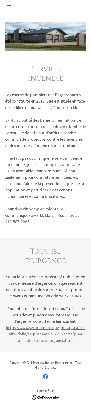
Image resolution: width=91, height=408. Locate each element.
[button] (11, 7)
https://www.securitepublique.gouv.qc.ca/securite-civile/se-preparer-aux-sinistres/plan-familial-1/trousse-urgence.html (45, 334)
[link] (45, 376)
